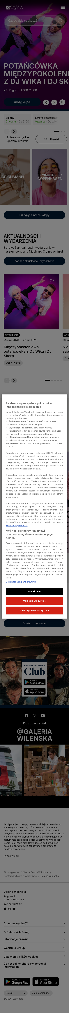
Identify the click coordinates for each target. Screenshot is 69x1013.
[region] (34, 506)
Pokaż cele (34, 591)
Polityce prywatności (16, 525)
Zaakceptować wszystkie (34, 610)
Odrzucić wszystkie (34, 601)
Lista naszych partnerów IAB (21, 581)
